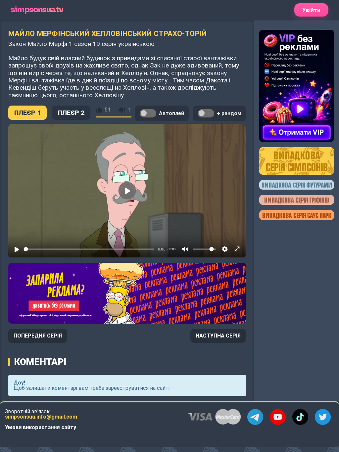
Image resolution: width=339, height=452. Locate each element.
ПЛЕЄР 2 (71, 112)
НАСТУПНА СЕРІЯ (218, 336)
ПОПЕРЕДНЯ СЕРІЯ (38, 336)
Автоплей (171, 113)
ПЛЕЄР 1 (27, 112)
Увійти (311, 10)
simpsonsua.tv (37, 10)
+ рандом (229, 113)
